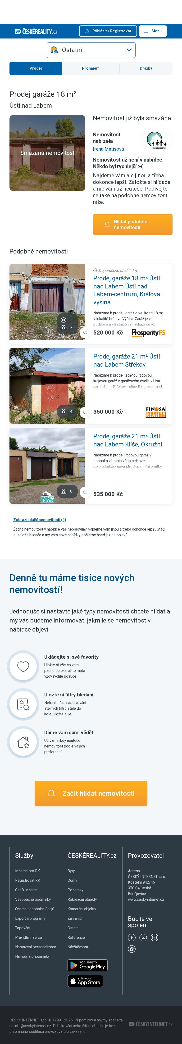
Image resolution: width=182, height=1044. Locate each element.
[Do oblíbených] (85, 332)
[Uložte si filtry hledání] (23, 704)
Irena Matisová (108, 149)
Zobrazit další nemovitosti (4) (39, 519)
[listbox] (91, 50)
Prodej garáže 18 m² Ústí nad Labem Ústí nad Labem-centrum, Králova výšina (126, 290)
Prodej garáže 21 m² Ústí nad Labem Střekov (126, 360)
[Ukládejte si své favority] (23, 666)
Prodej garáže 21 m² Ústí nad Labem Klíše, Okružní (127, 440)
